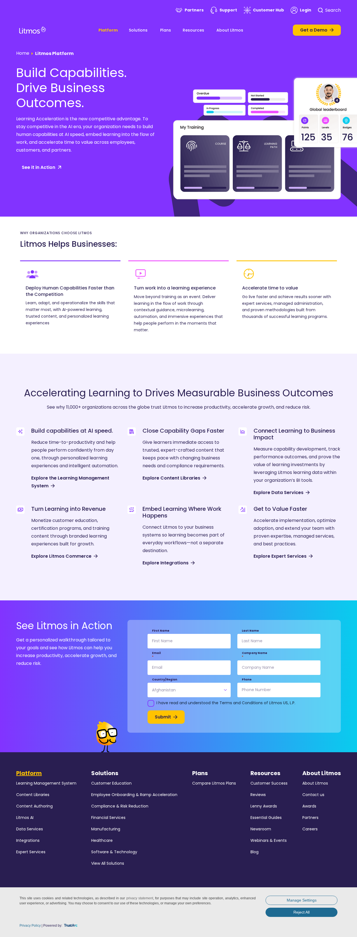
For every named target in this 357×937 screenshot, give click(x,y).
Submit (163, 717)
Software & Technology (114, 852)
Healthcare (102, 840)
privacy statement (139, 898)
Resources (193, 30)
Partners (194, 10)
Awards (309, 806)
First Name (160, 631)
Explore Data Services (278, 492)
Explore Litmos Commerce (61, 556)
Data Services (29, 829)
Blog (254, 852)
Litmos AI (24, 817)
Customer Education (111, 783)
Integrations (28, 840)
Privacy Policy (30, 926)
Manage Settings (302, 900)
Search (333, 10)
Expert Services (30, 852)
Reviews (258, 794)
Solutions (138, 30)
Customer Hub (268, 10)
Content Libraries (32, 794)
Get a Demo (313, 30)
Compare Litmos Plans (214, 783)
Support (228, 10)
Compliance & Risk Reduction (119, 806)
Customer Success (269, 783)
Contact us (313, 794)
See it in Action (38, 167)
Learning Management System (46, 783)
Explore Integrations (166, 563)
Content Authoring (34, 806)
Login (305, 10)
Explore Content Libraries (171, 478)
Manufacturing (105, 829)
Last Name (250, 631)
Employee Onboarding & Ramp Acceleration (134, 794)
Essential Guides (266, 817)
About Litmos (229, 30)
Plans (165, 30)
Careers (310, 829)
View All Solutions (107, 863)
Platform (108, 30)
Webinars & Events (268, 840)
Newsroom (260, 829)
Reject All (301, 912)
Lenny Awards (263, 806)
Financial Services (108, 817)
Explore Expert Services (280, 556)
